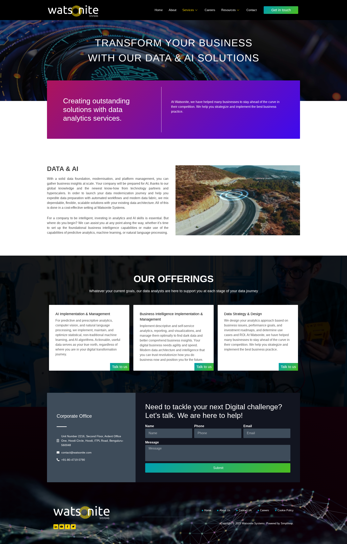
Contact (251, 10)
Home (159, 10)
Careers (210, 10)
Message (152, 442)
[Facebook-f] (67, 526)
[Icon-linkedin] (55, 526)
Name (149, 426)
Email (247, 426)
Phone (199, 426)
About (172, 10)
